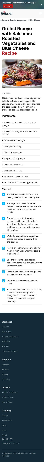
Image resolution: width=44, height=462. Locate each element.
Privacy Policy (7, 397)
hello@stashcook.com (10, 443)
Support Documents (10, 336)
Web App (5, 327)
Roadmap (6, 341)
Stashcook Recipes (9, 351)
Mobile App (6, 332)
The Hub (5, 346)
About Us (5, 415)
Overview (6, 364)
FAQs (4, 425)
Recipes (5, 369)
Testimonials (7, 420)
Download (7, 6)
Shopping (6, 379)
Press (4, 430)
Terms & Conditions (9, 392)
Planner (5, 374)
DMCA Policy (7, 402)
